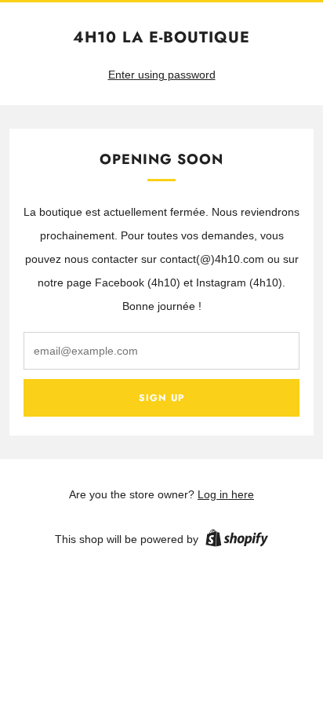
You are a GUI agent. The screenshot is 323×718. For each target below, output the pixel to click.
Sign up (161, 398)
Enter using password (162, 74)
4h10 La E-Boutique (161, 37)
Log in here (226, 494)
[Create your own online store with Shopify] (236, 540)
